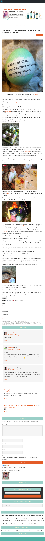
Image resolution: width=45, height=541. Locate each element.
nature (21, 321)
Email (4, 444)
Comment (4, 424)
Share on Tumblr (8, 300)
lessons (29, 323)
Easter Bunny (13, 102)
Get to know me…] (38, 472)
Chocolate (17, 322)
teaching (13, 324)
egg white (27, 151)
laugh (26, 323)
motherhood (38, 323)
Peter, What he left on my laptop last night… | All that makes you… (21, 405)
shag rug (6, 231)
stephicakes (11, 347)
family (12, 321)
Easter (36, 94)
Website (4, 449)
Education (39, 322)
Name (4, 438)
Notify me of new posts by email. (12, 470)
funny (6, 323)
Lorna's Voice (11, 333)
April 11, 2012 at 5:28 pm (14, 335)
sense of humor (23, 226)
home (14, 321)
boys (11, 322)
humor (16, 321)
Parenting (7, 324)
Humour (19, 323)
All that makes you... (22, 14)
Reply (5, 340)
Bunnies (16, 107)
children (8, 321)
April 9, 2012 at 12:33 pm (14, 369)
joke (22, 323)
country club (22, 322)
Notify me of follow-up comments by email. (14, 467)
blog (8, 322)
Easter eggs (8, 111)
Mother (34, 323)
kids (24, 323)
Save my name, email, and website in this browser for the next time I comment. (19, 458)
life (19, 321)
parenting (24, 321)
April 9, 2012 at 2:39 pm (14, 349)
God (15, 226)
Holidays (11, 323)
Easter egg (35, 322)
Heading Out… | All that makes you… (13, 390)
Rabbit (10, 324)
